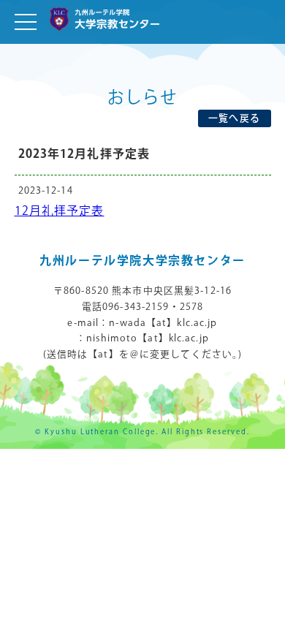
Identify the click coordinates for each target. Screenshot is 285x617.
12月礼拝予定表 (59, 211)
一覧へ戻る (234, 118)
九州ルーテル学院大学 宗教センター (104, 21)
